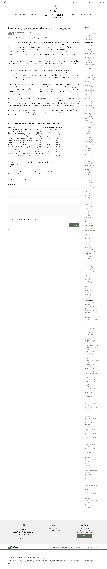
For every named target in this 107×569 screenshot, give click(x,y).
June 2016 (87, 214)
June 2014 (87, 257)
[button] (97, 2)
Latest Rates (88, 37)
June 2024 (87, 70)
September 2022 (89, 90)
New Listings (88, 39)
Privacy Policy (77, 547)
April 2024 (87, 74)
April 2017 (87, 197)
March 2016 (88, 219)
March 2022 (88, 102)
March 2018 (88, 176)
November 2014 (89, 247)
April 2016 (87, 217)
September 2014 (89, 251)
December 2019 (89, 139)
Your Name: (12, 184)
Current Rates (88, 31)
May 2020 (87, 130)
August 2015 (88, 232)
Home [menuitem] (16, 15)
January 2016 (88, 223)
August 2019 (88, 146)
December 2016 (89, 202)
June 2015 (87, 236)
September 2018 (89, 165)
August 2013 (88, 273)
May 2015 (87, 238)
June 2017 (87, 193)
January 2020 (89, 137)
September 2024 (89, 64)
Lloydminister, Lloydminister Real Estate (90, 328)
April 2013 (87, 281)
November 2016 (89, 204)
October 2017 (88, 186)
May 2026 (87, 49)
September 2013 (89, 272)
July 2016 (87, 212)
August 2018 (88, 167)
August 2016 (88, 210)
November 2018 (89, 161)
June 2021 (87, 111)
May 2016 (87, 216)
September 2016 (89, 208)
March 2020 (88, 133)
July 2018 (87, 169)
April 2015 (87, 240)
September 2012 (89, 294)
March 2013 (88, 283)
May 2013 (87, 279)
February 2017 (88, 201)
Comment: (11, 201)
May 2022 (87, 98)
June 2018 (87, 171)
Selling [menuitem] (75, 15)
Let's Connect (84, 536)
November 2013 (89, 268)
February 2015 (88, 244)
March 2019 (88, 154)
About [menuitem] (89, 15)
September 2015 (89, 230)
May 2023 (87, 81)
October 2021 (88, 105)
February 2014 (88, 264)
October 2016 (88, 206)
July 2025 (87, 55)
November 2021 (89, 103)
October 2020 (88, 122)
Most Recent (88, 44)
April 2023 (87, 83)
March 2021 (88, 117)
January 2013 (88, 286)
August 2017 (88, 189)
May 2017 (87, 195)
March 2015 (88, 242)
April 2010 (87, 296)
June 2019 (87, 148)
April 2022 (87, 100)
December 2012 (89, 288)
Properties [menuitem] (23, 15)
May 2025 (87, 59)
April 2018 (87, 174)
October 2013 (88, 270)
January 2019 (88, 158)
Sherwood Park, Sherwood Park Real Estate (90, 373)
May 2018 (87, 173)
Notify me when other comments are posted (22, 219)
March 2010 (88, 298)
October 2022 (88, 89)
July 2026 (87, 47)
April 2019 (87, 152)
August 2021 (88, 109)
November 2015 (89, 227)
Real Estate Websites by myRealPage (90, 547)
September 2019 (89, 145)
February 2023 (89, 87)
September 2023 (89, 79)
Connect (89, 2)
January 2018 (88, 180)
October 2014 (88, 249)
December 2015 (89, 225)
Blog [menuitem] (83, 15)
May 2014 (87, 258)
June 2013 (87, 277)
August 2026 (88, 46)
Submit (74, 225)
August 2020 (88, 126)
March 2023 (88, 85)
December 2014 (89, 245)
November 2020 (89, 120)
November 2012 (89, 290)
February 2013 (88, 285)
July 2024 (87, 68)
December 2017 (89, 182)
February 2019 (88, 156)
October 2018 (88, 163)
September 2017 (89, 187)
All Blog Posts (88, 30)
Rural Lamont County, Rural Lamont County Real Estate (91, 342)
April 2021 (87, 115)
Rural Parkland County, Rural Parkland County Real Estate (91, 347)
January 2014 (88, 266)
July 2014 (87, 255)
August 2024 (88, 66)
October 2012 (88, 292)
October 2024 (88, 62)
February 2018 (88, 178)
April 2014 (87, 260)
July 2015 (87, 234)
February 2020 (89, 135)
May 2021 (87, 113)
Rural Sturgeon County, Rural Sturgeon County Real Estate (91, 360)
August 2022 (88, 92)
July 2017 (87, 191)
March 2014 (88, 262)
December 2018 (89, 159)
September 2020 (89, 124)
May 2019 (87, 150)
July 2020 (87, 128)
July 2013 (87, 275)
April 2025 (87, 61)
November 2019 (89, 141)
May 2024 (87, 72)
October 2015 (88, 229)
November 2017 (89, 184)
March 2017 (88, 199)
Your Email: (11, 193)
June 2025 (87, 57)
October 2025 (88, 51)
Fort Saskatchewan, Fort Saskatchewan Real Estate (90, 315)
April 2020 (87, 131)
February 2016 (88, 221)
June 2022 (87, 96)
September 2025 (89, 53)
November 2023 (89, 77)
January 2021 (88, 118)
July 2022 (87, 94)
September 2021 (89, 107)
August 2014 (88, 253)
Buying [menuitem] (33, 15)
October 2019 (88, 143)
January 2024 (88, 75)
